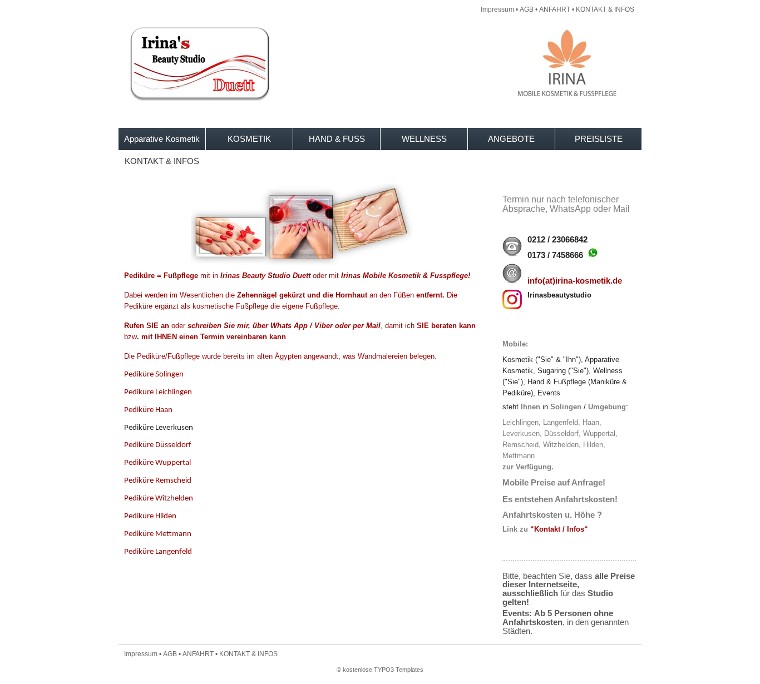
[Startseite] (380, 98)
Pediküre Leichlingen (158, 392)
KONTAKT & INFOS (605, 9)
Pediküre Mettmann (157, 534)
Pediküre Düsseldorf (157, 445)
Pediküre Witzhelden (158, 498)
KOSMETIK (249, 138)
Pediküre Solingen (154, 374)
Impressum (497, 9)
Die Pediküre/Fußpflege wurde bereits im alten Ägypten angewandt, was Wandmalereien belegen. (280, 356)
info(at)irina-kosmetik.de (574, 280)
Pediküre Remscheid (157, 481)
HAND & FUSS (337, 138)
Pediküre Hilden (150, 516)
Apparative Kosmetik (162, 138)
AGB (527, 9)
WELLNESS (424, 138)
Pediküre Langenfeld (158, 552)
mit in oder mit (298, 275)
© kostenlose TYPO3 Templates (380, 669)
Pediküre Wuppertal (157, 463)
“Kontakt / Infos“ (559, 529)
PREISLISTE (599, 138)
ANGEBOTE (511, 138)
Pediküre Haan (148, 410)
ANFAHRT (554, 9)
